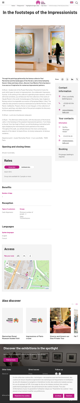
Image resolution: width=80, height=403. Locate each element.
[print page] (62, 79)
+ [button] (7, 263)
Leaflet (47, 288)
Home (13, 5)
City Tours (44, 5)
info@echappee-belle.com (67, 142)
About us (5, 374)
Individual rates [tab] (25, 167)
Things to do (20, 5)
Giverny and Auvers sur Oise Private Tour (59, 337)
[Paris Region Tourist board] (40, 2)
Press (30, 374)
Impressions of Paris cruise (34, 337)
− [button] (7, 266)
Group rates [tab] (12, 167)
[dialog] (43, 387)
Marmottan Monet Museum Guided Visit (11, 337)
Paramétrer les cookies (22, 396)
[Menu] (3, 2)
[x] (60, 374)
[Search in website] (76, 2)
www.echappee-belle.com (67, 111)
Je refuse (58, 396)
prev (73, 304)
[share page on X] (77, 79)
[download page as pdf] (67, 79)
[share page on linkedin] (72, 79)
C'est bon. (69, 396)
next (76, 304)
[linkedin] (56, 374)
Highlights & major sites (32, 5)
